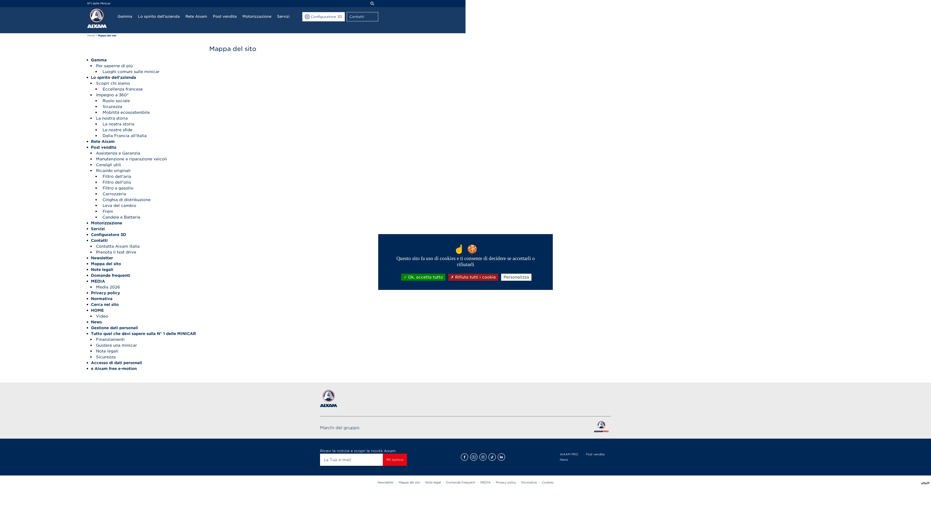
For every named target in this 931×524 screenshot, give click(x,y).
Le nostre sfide (117, 130)
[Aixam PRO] (601, 427)
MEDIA (485, 482)
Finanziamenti (110, 339)
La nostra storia (112, 118)
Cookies (548, 482)
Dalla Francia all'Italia (125, 135)
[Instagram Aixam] (483, 457)
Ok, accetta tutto (425, 277)
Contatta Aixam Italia (118, 246)
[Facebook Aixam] (464, 457)
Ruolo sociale (116, 100)
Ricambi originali (113, 170)
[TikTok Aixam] (492, 457)
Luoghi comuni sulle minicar (131, 71)
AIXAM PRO (569, 454)
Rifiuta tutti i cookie (475, 277)
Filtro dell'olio (117, 182)
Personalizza (516, 277)
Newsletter (385, 482)
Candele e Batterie (121, 217)
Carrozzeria (114, 194)
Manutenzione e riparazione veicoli (131, 159)
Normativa (529, 482)
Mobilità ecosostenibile (126, 112)
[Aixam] (97, 18)
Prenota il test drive (116, 252)
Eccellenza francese (123, 89)
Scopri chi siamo (113, 83)
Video (102, 316)
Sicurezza (112, 106)
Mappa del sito (409, 482)
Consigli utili (108, 165)
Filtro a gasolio (118, 188)
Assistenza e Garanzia (118, 153)
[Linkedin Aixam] (501, 457)
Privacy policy (506, 482)
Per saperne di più (114, 66)
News (564, 459)
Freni (108, 211)
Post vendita (595, 454)
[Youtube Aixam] (473, 457)
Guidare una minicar (116, 345)
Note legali (107, 351)
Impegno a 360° (112, 95)
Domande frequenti (460, 482)
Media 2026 (108, 287)
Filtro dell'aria (117, 176)
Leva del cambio (119, 205)
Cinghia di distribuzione (127, 199)
